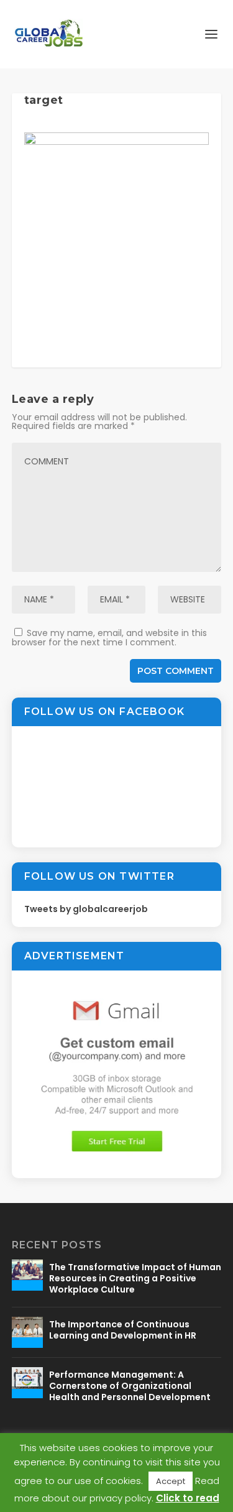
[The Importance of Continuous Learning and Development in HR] (27, 1332)
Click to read (187, 1498)
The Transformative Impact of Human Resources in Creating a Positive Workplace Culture (135, 1278)
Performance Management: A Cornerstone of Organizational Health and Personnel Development (130, 1385)
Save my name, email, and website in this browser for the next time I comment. (109, 637)
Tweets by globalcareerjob (86, 909)
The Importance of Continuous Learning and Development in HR (122, 1330)
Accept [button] (170, 1481)
